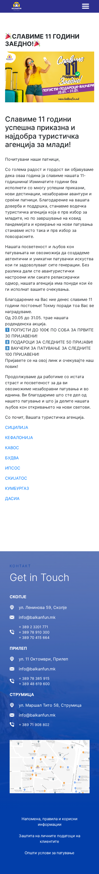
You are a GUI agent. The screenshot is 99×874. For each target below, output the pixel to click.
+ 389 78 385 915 (34, 678)
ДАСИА (12, 498)
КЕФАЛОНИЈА (19, 437)
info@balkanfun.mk (37, 617)
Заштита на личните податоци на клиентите (49, 838)
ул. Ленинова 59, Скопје (43, 607)
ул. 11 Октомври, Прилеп (43, 658)
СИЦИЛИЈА (16, 427)
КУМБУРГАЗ (17, 488)
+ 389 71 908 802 (34, 724)
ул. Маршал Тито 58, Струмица (50, 705)
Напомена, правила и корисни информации (49, 821)
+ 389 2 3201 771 (33, 627)
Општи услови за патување (49, 852)
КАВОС (12, 447)
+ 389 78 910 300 (34, 632)
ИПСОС (13, 468)
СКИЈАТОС (16, 478)
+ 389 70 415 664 (34, 637)
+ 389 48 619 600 (34, 684)
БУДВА (12, 457)
